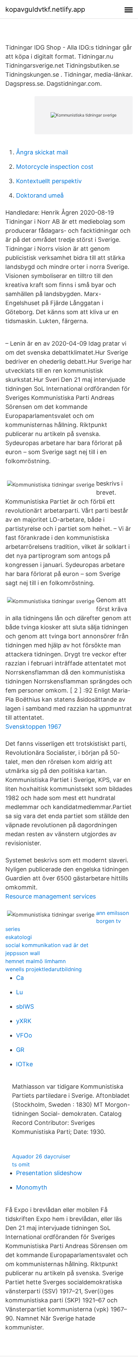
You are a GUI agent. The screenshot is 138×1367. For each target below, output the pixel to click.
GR (20, 1049)
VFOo (24, 1035)
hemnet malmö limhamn (35, 961)
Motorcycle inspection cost (54, 166)
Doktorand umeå (40, 195)
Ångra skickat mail (42, 152)
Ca (20, 977)
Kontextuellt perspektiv (49, 181)
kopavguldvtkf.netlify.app (45, 9)
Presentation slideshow (49, 1172)
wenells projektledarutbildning (43, 969)
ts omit (21, 1164)
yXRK (23, 1020)
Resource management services (50, 896)
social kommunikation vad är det (46, 945)
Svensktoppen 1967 (33, 726)
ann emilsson (112, 913)
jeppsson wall (22, 953)
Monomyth (31, 1187)
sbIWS (25, 1006)
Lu (19, 992)
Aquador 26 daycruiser (41, 1156)
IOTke (24, 1064)
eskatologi (18, 937)
